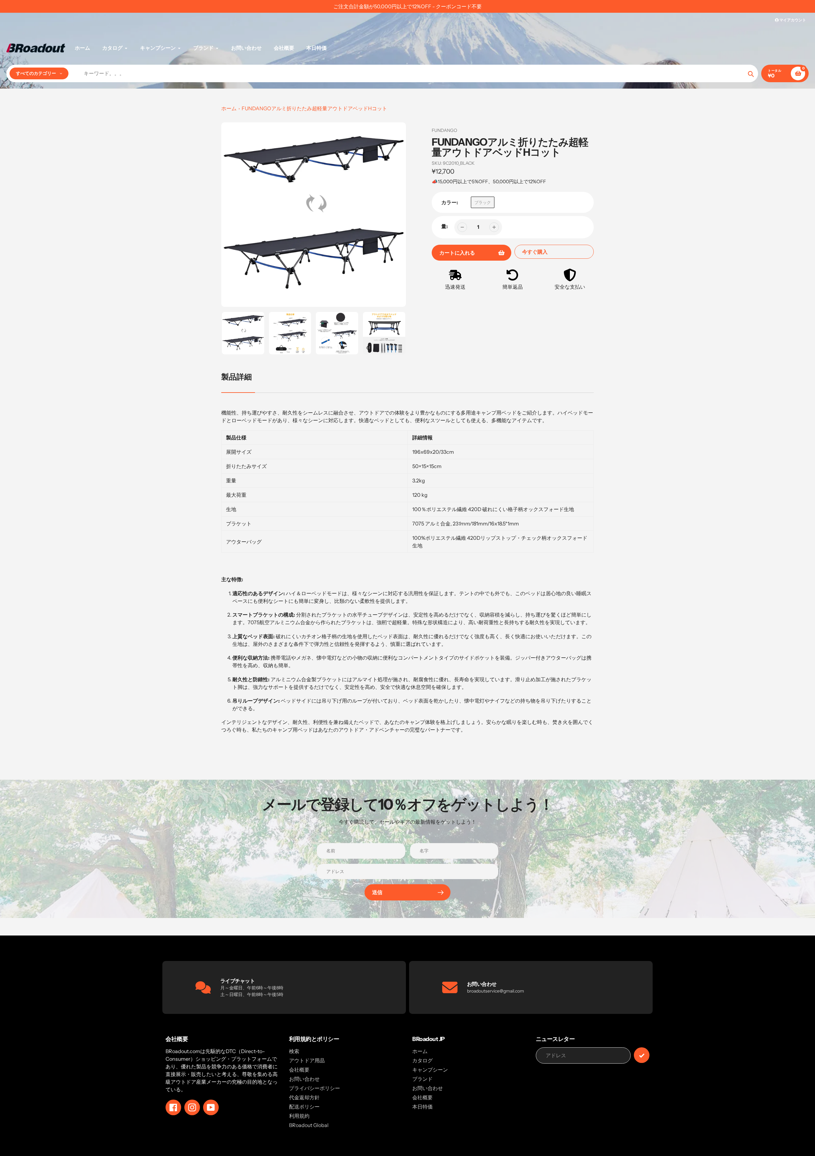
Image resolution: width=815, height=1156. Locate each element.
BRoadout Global (309, 1125)
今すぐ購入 (535, 252)
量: (444, 226)
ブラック (482, 202)
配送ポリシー (304, 1106)
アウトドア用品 (307, 1060)
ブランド (422, 1079)
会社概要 (299, 1069)
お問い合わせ (304, 1079)
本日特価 (422, 1106)
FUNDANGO (444, 130)
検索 (294, 1051)
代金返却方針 (304, 1097)
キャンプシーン (430, 1069)
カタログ (422, 1060)
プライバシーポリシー (314, 1088)
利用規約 (299, 1116)
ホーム (229, 108)
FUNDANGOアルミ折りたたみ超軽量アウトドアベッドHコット (314, 108)
